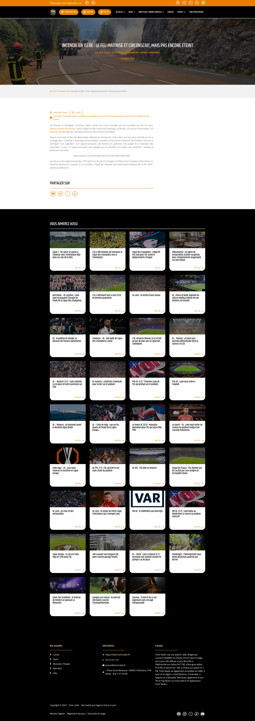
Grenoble (154, 52)
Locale (99, 52)
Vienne (144, 52)
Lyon (107, 52)
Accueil (52, 91)
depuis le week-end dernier (63, 128)
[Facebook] (53, 193)
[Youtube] (203, 714)
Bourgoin (133, 52)
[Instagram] (60, 193)
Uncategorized (63, 91)
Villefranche (118, 52)
